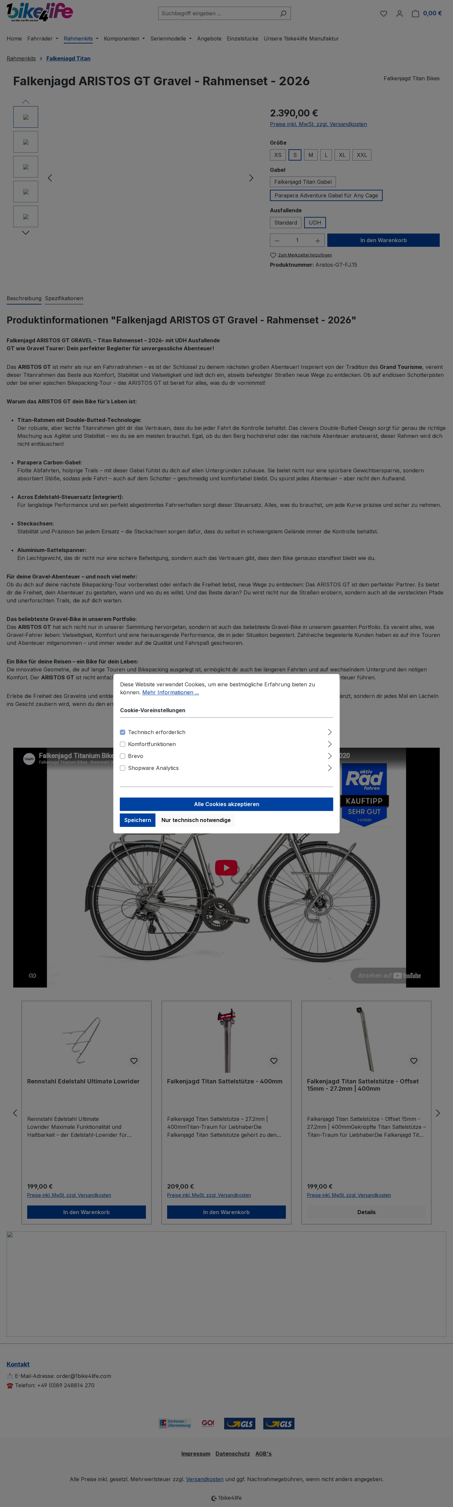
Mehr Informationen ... (170, 692)
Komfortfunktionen (152, 744)
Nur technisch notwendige (196, 820)
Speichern (137, 820)
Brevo (135, 756)
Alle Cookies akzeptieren (226, 804)
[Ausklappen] (330, 731)
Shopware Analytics (153, 768)
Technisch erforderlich (156, 732)
